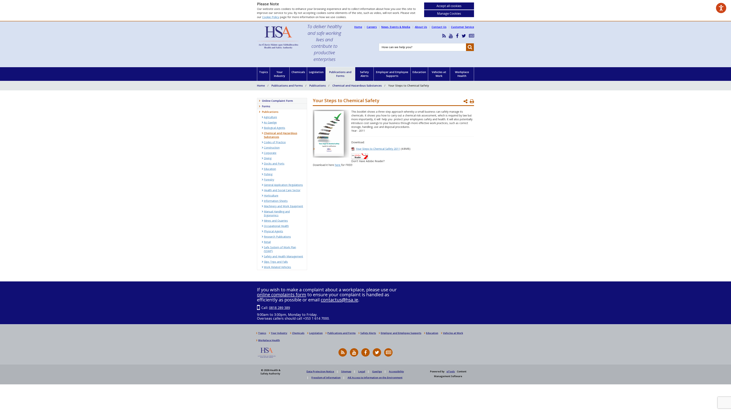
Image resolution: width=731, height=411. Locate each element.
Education (419, 72)
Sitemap (346, 371)
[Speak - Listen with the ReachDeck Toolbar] (721, 8)
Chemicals (298, 72)
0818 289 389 (279, 307)
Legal (361, 371)
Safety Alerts (364, 74)
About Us (421, 27)
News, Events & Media (395, 27)
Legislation (316, 72)
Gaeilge (377, 371)
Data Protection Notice (320, 371)
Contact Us (439, 27)
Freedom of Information (326, 377)
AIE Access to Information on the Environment (375, 377)
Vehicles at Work (439, 74)
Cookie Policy (270, 17)
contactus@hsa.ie (339, 299)
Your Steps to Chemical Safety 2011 (378, 149)
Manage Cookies (449, 13)
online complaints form (281, 294)
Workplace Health (462, 74)
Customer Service (462, 27)
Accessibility (396, 371)
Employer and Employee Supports (392, 74)
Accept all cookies (449, 6)
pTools (451, 371)
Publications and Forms (340, 74)
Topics (263, 72)
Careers (372, 27)
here (338, 165)
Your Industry (279, 74)
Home (358, 27)
